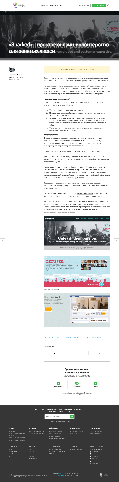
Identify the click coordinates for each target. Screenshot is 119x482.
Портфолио (32, 456)
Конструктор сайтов (55, 431)
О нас (59, 6)
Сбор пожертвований (55, 433)
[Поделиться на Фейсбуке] (77, 353)
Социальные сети (94, 337)
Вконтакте (95, 456)
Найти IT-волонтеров (55, 436)
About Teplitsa (33, 458)
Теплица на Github (95, 433)
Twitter (94, 461)
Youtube (94, 458)
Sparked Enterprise (85, 193)
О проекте (32, 449)
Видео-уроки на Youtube (36, 431)
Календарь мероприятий (37, 433)
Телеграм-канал (97, 449)
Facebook (49, 337)
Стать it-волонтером (96, 431)
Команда (32, 451)
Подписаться (99, 6)
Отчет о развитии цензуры (17, 437)
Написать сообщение (76, 449)
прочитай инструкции (82, 392)
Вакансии (32, 454)
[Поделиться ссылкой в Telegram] (99, 353)
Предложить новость (55, 449)
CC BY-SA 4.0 (22, 476)
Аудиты (11, 449)
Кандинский (13, 451)
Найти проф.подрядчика (57, 438)
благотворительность (75, 337)
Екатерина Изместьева (17, 74)
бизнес (60, 337)
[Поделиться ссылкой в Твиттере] (54, 353)
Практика (44, 6)
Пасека (11, 456)
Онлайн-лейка (13, 454)
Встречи (53, 6)
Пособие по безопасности (17, 440)
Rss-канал (95, 463)
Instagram (95, 454)
